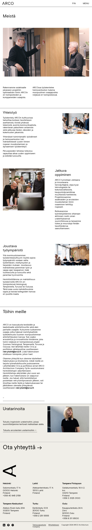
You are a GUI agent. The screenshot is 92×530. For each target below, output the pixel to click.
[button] (74, 3)
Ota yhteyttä (20, 446)
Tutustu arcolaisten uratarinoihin (18, 430)
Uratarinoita (14, 408)
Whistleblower (53, 525)
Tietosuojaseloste (39, 525)
